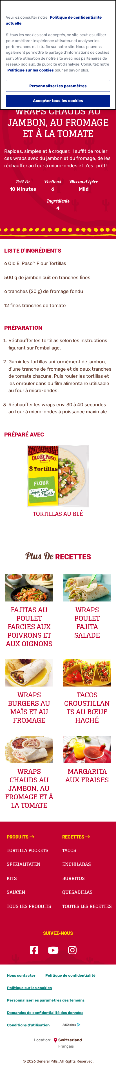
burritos (73, 878)
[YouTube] (53, 950)
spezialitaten (24, 864)
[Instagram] (72, 950)
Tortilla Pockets (27, 850)
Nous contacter (21, 975)
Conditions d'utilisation (28, 1025)
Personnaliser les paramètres (58, 86)
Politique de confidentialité (70, 975)
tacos (69, 850)
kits (12, 878)
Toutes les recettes (87, 906)
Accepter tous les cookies (58, 100)
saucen (16, 892)
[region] (58, 55)
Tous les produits (29, 906)
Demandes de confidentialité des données (45, 1013)
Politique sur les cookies (29, 988)
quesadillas (77, 892)
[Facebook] (34, 950)
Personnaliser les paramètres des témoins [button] (45, 1000)
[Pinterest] (86, 950)
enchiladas (76, 864)
